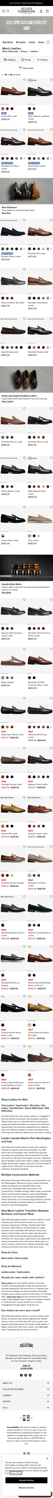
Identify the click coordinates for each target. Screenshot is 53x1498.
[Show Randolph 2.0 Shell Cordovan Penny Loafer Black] (34, 677)
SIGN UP (26, 1365)
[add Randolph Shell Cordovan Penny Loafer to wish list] (51, 600)
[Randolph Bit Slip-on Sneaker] (13, 958)
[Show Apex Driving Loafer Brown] (2, 347)
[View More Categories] (48, 42)
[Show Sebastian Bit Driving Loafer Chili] (43, 727)
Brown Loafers (21, 1258)
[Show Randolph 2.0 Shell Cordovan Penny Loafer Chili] (29, 677)
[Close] (47, 1459)
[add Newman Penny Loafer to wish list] (51, 748)
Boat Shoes (8, 42)
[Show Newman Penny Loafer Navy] (48, 776)
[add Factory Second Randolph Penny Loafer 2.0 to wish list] (51, 946)
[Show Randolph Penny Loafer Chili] (34, 437)
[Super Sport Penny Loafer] (13, 710)
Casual (32, 42)
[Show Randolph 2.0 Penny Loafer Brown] (21, 158)
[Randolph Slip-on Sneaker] (13, 858)
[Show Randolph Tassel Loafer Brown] (34, 347)
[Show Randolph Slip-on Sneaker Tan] (12, 875)
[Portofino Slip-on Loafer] (13, 420)
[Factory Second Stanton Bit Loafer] (40, 1008)
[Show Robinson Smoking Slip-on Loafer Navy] (34, 925)
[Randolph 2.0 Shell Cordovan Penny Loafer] (40, 660)
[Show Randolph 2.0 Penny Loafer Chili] (7, 158)
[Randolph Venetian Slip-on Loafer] (13, 908)
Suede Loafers (23, 1272)
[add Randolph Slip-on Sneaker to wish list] (24, 847)
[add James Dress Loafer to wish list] (24, 507)
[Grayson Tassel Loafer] (40, 809)
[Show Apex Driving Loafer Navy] (7, 347)
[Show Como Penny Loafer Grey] (48, 158)
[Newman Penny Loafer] (40, 759)
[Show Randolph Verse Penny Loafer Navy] (38, 298)
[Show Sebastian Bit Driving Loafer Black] (29, 727)
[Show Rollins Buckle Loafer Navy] (7, 486)
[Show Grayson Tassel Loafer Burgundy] (38, 826)
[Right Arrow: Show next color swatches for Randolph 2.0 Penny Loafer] (24, 158)
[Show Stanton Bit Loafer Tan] (2, 826)
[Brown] (29, 1075)
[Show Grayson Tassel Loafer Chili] (29, 826)
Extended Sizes (16, 1108)
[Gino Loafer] (40, 518)
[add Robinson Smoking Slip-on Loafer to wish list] (51, 896)
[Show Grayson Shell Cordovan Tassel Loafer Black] (2, 628)
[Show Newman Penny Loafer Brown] (38, 776)
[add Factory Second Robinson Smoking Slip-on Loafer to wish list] (24, 1046)
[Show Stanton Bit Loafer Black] (12, 826)
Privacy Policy (15, 1473)
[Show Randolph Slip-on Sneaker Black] (7, 875)
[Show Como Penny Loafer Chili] (29, 158)
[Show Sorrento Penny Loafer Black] (16, 249)
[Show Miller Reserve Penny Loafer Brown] (34, 486)
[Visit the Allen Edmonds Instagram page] (26, 1376)
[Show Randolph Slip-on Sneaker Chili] (2, 875)
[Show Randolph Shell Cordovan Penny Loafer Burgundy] (34, 628)
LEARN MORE (26, 1368)
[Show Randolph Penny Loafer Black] (29, 437)
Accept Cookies (26, 1480)
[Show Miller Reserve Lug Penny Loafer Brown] (34, 108)
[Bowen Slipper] (13, 660)
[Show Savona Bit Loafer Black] (12, 108)
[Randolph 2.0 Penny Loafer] (13, 141)
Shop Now (6, 213)
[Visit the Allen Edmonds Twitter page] (30, 1376)
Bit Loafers (21, 42)
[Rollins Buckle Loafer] (13, 469)
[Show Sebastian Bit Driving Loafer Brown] (34, 727)
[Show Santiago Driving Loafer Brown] (2, 776)
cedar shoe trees (13, 1296)
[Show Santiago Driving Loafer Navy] (12, 776)
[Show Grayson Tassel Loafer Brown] (34, 826)
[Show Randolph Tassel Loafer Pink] (48, 347)
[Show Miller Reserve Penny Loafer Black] (29, 486)
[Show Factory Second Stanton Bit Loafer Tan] (29, 1025)
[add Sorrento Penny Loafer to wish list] (24, 220)
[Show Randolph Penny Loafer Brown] (38, 437)
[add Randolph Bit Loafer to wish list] (51, 220)
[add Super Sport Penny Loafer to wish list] (24, 698)
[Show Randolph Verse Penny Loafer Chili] (29, 298)
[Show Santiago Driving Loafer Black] (7, 776)
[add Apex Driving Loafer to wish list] (24, 319)
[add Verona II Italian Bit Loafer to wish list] (24, 269)
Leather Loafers (8, 1272)
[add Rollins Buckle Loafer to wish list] (24, 458)
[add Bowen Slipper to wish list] (24, 649)
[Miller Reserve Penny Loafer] (40, 469)
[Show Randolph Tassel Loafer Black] (29, 347)
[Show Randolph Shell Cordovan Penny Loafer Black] (29, 628)
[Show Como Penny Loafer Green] (34, 158)
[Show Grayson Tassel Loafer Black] (43, 826)
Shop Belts (6, 592)
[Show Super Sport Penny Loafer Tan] (7, 727)
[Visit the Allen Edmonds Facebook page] (21, 1376)
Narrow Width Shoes (34, 1108)
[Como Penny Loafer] (40, 141)
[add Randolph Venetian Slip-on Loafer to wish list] (24, 896)
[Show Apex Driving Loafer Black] (21, 347)
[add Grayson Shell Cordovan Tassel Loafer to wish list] (24, 600)
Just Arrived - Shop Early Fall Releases (26, 3)
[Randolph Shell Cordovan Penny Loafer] (40, 611)
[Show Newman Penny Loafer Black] (34, 776)
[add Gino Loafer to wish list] (51, 507)
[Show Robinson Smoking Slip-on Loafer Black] (38, 925)
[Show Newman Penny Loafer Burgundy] (43, 776)
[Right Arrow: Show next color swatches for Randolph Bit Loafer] (51, 249)
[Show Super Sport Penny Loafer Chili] (12, 727)
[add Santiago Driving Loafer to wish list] (24, 748)
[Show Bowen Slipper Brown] (2, 677)
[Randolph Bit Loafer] (40, 231)
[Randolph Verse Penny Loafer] (40, 281)
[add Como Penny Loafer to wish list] (51, 130)
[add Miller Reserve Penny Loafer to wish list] (51, 458)
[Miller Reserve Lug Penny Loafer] (40, 91)
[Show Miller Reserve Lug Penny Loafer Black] (29, 108)
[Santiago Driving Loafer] (13, 759)
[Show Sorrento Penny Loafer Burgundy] (12, 249)
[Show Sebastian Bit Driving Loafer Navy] (38, 727)
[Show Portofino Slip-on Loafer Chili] (2, 437)
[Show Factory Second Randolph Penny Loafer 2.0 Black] (34, 975)
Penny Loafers (7, 1105)
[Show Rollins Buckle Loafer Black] (2, 486)
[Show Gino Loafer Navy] (34, 536)
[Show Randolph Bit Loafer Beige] (43, 249)
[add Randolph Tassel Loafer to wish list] (51, 319)
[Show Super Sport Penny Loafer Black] (2, 727)
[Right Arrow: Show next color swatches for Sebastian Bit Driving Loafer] (51, 727)
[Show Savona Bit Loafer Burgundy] (7, 108)
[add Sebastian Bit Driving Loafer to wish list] (51, 698)
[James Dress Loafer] (13, 518)
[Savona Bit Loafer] (13, 91)
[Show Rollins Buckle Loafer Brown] (12, 486)
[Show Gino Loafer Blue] (38, 536)
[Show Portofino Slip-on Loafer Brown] (12, 437)
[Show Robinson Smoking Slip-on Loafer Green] (29, 925)
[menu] (3, 11)
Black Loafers (7, 1258)
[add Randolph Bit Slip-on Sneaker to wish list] (24, 946)
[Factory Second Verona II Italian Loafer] (40, 1058)
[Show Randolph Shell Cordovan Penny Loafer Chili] (43, 628)
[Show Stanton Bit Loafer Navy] (7, 826)
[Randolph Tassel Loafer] (40, 330)
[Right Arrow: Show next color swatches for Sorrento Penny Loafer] (24, 249)
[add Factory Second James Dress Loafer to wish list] (24, 996)
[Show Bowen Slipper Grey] (12, 677)
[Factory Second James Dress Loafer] (13, 1008)
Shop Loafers (7, 401)
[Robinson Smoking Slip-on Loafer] (40, 908)
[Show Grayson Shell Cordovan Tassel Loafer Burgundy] (7, 628)
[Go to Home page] (26, 11)
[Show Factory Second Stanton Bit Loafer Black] (34, 1025)
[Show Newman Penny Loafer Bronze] (29, 776)
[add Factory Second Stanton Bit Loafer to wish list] (51, 996)
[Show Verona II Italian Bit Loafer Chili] (12, 298)
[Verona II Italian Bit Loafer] (13, 281)
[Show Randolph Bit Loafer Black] (34, 249)
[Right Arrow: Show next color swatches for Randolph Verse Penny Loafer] (51, 298)
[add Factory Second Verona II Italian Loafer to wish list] (51, 1046)
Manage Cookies (26, 1487)
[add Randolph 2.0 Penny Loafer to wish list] (24, 130)
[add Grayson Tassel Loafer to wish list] (51, 797)
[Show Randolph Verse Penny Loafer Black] (34, 298)
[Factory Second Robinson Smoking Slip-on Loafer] (13, 1058)
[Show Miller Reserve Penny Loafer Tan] (43, 486)
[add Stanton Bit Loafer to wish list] (24, 797)
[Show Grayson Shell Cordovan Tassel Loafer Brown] (12, 628)
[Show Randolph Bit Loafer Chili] (29, 249)
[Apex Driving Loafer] (13, 330)
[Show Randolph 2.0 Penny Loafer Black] (12, 158)
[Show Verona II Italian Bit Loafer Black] (2, 298)
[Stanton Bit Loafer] (13, 809)
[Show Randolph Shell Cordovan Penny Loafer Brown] (38, 628)
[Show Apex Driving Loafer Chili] (16, 347)
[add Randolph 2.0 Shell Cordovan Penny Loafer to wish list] (51, 649)
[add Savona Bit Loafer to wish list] (24, 80)
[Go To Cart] (48, 11)
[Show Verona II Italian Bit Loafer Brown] (7, 298)
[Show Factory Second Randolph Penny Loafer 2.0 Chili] (29, 975)
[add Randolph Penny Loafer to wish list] (51, 408)
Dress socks (6, 1283)
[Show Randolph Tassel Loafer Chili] (38, 347)
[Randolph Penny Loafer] (40, 420)
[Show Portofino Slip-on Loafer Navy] (7, 437)
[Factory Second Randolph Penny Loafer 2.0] (40, 958)
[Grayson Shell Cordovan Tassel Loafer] (13, 611)
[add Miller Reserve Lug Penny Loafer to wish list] (51, 80)
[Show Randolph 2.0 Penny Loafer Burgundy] (2, 158)
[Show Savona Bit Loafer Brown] (2, 108)
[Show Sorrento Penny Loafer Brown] (7, 249)
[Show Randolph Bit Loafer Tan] (38, 249)
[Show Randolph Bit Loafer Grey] (48, 249)
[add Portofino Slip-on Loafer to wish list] (24, 408)
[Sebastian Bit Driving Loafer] (40, 710)
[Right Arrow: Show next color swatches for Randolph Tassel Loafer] (51, 347)
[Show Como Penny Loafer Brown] (38, 158)
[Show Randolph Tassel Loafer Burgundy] (43, 347)
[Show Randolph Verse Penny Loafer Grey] (43, 298)
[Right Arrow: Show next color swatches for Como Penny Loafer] (51, 158)
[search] (8, 11)
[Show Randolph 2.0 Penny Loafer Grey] (29, 875)
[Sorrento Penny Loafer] (13, 231)
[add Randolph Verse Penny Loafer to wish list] (51, 269)
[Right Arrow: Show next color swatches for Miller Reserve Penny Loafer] (51, 487)
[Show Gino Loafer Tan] (29, 536)
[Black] (2, 536)
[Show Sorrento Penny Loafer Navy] (2, 249)
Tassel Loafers (22, 1105)
